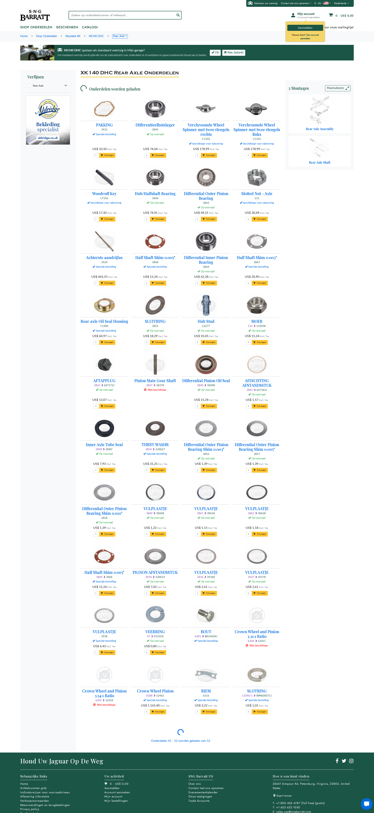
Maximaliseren (335, 88)
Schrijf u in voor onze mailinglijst (330, 27)
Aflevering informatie (34, 796)
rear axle (118, 36)
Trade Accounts (199, 801)
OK (216, 52)
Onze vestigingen (200, 796)
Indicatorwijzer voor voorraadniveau (45, 792)
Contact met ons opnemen (295, 3)
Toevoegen (109, 155)
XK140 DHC (96, 36)
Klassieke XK (72, 36)
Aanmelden (305, 28)
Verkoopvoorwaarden (34, 801)
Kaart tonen (284, 796)
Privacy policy (29, 809)
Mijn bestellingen (116, 801)
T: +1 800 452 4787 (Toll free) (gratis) (299, 803)
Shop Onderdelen (46, 36)
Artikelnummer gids (33, 788)
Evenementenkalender (203, 792)
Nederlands (340, 3)
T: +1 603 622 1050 (286, 807)
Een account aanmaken (309, 36)
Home (24, 36)
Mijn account (113, 796)
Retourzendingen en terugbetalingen (45, 805)
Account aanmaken (117, 792)
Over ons (195, 784)
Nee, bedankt (235, 52)
